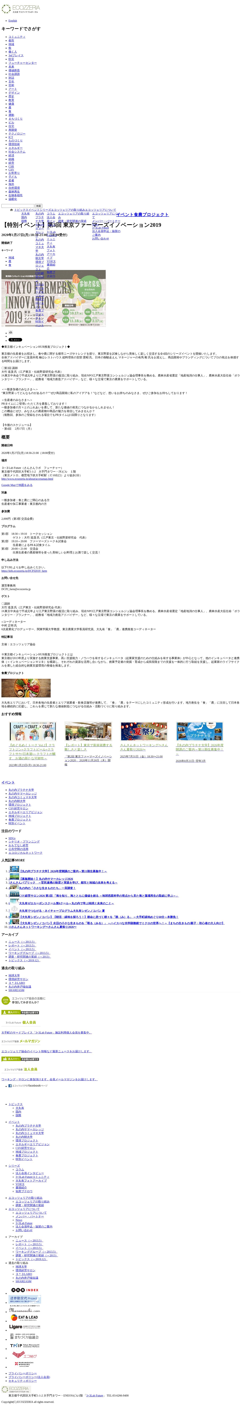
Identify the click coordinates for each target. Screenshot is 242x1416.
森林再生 (14, 191)
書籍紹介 (51, 266)
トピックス (21, 209)
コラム (51, 213)
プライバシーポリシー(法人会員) (29, 1377)
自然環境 (14, 187)
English (13, 20)
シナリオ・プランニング (24, 841)
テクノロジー (17, 133)
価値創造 (14, 70)
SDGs (12, 838)
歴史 (11, 96)
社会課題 (14, 74)
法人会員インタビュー (51, 223)
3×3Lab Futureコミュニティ (52, 237)
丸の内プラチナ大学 (39, 217)
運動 (11, 114)
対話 (11, 77)
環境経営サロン (18, 979)
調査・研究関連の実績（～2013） (30, 956)
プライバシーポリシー (23, 1373)
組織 (11, 159)
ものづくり (16, 140)
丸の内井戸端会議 (20, 986)
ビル (11, 122)
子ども (13, 176)
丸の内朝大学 (39, 256)
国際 (24, 221)
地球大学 (14, 975)
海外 (11, 184)
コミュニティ (17, 36)
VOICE (51, 261)
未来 (11, 66)
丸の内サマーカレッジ (39, 230)
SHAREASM (16, 990)
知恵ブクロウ (51, 274)
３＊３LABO (17, 982)
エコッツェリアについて (100, 209)
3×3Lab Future (100, 227)
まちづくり (16, 118)
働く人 (13, 51)
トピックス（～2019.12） (24, 960)
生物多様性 (16, 195)
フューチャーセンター (23, 62)
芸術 (11, 85)
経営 (11, 162)
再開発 (13, 129)
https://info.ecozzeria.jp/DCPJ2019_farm (24, 570)
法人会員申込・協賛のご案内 (106, 233)
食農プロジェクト (39, 314)
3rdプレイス (16, 55)
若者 (11, 180)
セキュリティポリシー (23, 1380)
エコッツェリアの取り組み (68, 209)
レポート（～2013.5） (22, 945)
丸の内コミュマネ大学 (39, 245)
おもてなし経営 (18, 845)
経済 (11, 155)
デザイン (14, 92)
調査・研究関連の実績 (72, 221)
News (95, 224)
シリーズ (45, 209)
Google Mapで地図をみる (17, 485)
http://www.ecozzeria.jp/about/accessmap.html (27, 478)
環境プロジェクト (39, 265)
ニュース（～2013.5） (22, 941)
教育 (11, 100)
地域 (11, 44)
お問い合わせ (100, 238)
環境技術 (14, 144)
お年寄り (14, 172)
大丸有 (25, 213)
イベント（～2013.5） (22, 949)
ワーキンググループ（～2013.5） (29, 952)
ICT (11, 137)
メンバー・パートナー (106, 221)
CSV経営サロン (39, 277)
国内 (24, 217)
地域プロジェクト (39, 303)
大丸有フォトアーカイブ (51, 252)
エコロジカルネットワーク (26, 852)
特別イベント (39, 323)
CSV (11, 169)
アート (13, 88)
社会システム (17, 151)
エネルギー (16, 147)
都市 (11, 40)
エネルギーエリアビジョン (39, 290)
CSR (11, 166)
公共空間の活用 (18, 849)
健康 (11, 103)
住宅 (11, 126)
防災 (11, 59)
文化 (11, 81)
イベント (34, 209)
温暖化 (13, 199)
